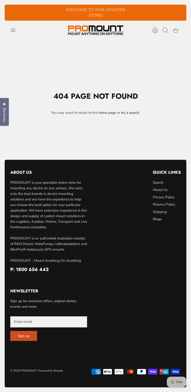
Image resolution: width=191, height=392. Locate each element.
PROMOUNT (28, 370)
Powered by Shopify (50, 370)
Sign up (24, 335)
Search (158, 182)
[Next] (134, 12)
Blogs (157, 219)
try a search (130, 112)
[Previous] (56, 12)
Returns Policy (164, 204)
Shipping (160, 211)
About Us (160, 189)
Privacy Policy (163, 197)
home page (107, 112)
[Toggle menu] (15, 30)
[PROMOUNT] (95, 30)
